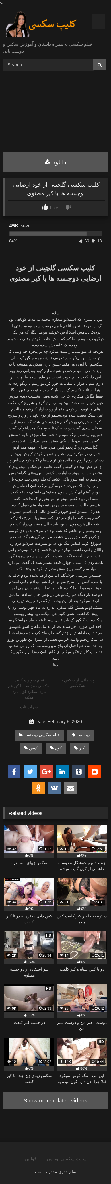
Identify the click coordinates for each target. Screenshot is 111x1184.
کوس (33, 748)
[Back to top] (93, 1167)
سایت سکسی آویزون (67, 1158)
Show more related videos (55, 1101)
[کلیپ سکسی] (45, 24)
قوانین (30, 1158)
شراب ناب (29, 707)
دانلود (58, 162)
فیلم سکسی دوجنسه (41, 735)
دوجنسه (83, 735)
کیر (82, 748)
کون (58, 748)
